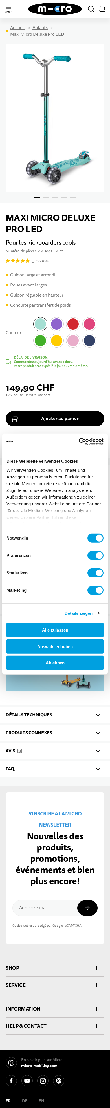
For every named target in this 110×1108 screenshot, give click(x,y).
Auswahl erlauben (55, 646)
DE (24, 1101)
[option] (40, 324)
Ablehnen (55, 662)
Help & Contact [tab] (26, 1026)
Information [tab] (23, 1009)
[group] (55, 342)
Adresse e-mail (33, 908)
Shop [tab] (12, 968)
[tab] (55, 715)
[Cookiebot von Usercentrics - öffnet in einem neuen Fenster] (79, 441)
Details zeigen (79, 613)
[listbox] (68, 333)
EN (41, 1101)
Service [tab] (15, 985)
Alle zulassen (55, 630)
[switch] (95, 555)
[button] (91, 9)
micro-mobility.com (39, 1065)
